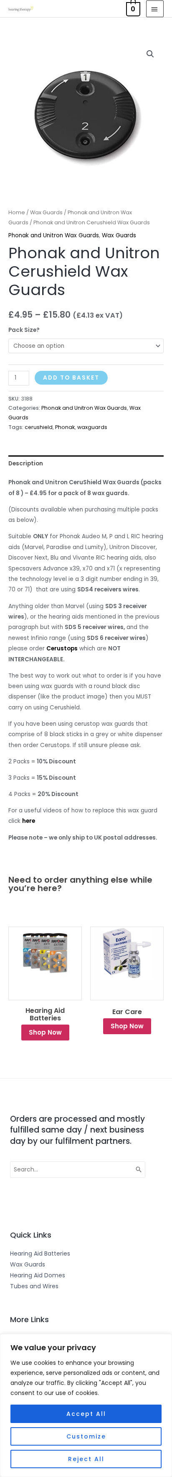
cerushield (39, 427)
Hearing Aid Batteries (45, 1014)
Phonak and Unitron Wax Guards (53, 235)
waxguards (92, 427)
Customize (86, 1436)
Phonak (65, 427)
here (28, 821)
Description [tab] (25, 464)
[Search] (139, 1170)
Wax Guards (46, 212)
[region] (86, 1405)
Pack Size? (24, 330)
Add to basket (71, 378)
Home (16, 212)
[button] (150, 54)
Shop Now (45, 1032)
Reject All (86, 1459)
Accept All (86, 1414)
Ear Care (127, 1012)
